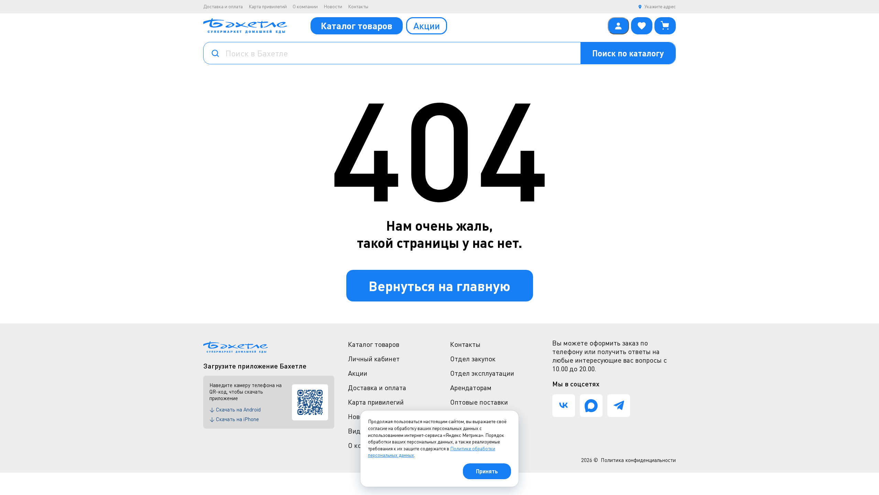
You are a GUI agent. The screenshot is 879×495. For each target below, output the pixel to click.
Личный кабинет (374, 358)
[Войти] (618, 25)
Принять (487, 471)
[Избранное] (641, 25)
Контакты (358, 6)
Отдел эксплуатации (482, 373)
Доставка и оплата (223, 6)
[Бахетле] (245, 25)
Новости (333, 6)
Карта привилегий (268, 6)
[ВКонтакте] (563, 405)
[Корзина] (665, 25)
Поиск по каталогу (628, 53)
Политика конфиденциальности (638, 460)
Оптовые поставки (479, 402)
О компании (305, 6)
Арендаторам (470, 387)
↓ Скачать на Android (235, 409)
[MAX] (591, 405)
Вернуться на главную (439, 285)
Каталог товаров (356, 25)
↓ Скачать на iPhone (234, 419)
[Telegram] (618, 405)
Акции (426, 25)
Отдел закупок (473, 358)
